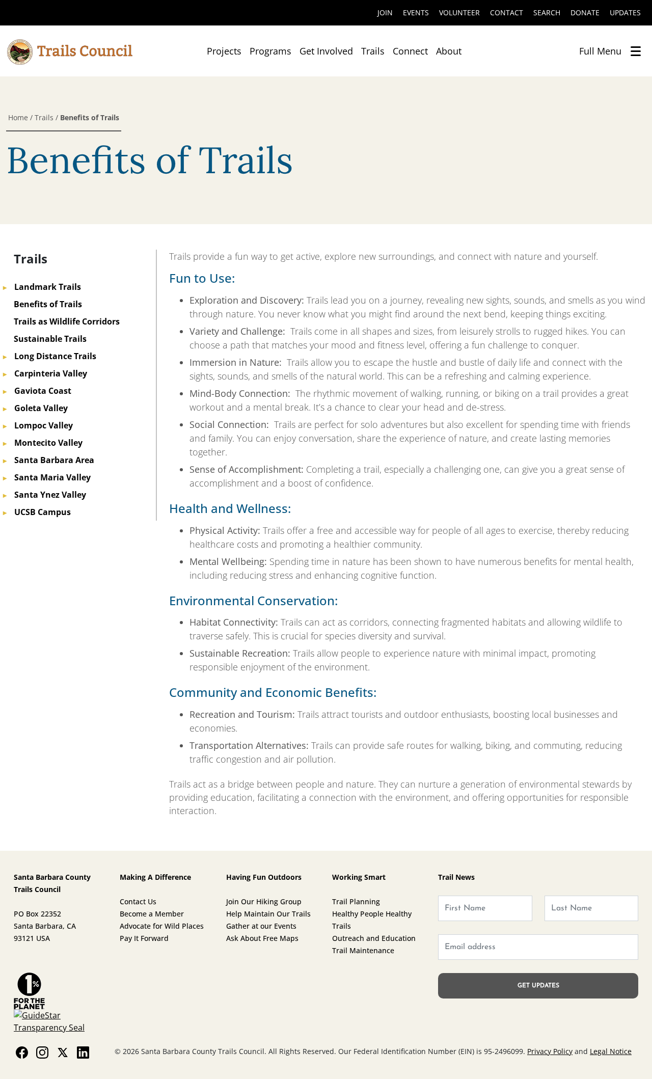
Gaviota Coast (37, 390)
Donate (585, 12)
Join (385, 12)
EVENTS (416, 12)
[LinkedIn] (83, 1052)
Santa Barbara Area (48, 460)
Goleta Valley (35, 408)
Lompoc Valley (38, 425)
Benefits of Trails (48, 304)
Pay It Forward (144, 938)
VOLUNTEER (459, 12)
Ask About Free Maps (262, 938)
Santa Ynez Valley (44, 494)
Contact (506, 12)
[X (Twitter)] (63, 1052)
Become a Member (152, 914)
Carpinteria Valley (45, 373)
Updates (625, 12)
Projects (224, 51)
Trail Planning (356, 901)
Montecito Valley (43, 442)
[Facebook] (22, 1052)
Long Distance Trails (49, 356)
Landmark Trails (42, 286)
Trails (373, 51)
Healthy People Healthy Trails (372, 920)
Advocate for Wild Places (162, 926)
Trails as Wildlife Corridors (67, 321)
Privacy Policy (550, 1051)
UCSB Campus (37, 512)
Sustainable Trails (50, 338)
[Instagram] (42, 1052)
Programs (270, 51)
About (448, 51)
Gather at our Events (261, 926)
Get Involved (326, 51)
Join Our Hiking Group (264, 901)
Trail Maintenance (363, 950)
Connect (410, 51)
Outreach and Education (374, 938)
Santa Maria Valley (47, 477)
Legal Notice (611, 1051)
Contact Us (138, 901)
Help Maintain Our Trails (268, 914)
